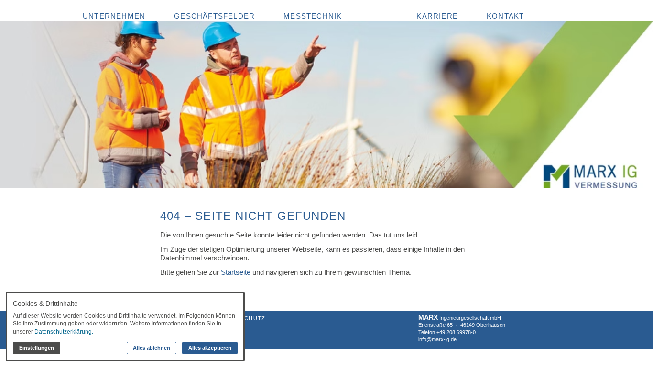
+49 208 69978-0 (456, 332)
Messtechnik (312, 16)
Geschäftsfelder (214, 16)
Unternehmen (114, 16)
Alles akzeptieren (209, 348)
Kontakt (505, 16)
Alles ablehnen (151, 348)
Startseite (235, 272)
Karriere (437, 16)
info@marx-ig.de (437, 339)
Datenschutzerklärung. (63, 331)
